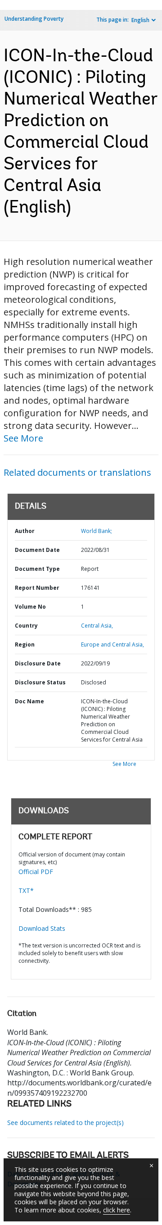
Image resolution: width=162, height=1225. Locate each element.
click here (116, 1210)
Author (25, 531)
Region (25, 644)
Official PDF (35, 871)
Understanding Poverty (33, 19)
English (140, 20)
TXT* (26, 890)
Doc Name (29, 701)
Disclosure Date (38, 663)
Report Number (37, 588)
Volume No (30, 606)
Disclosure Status (40, 682)
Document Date (37, 550)
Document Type (37, 569)
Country (26, 625)
